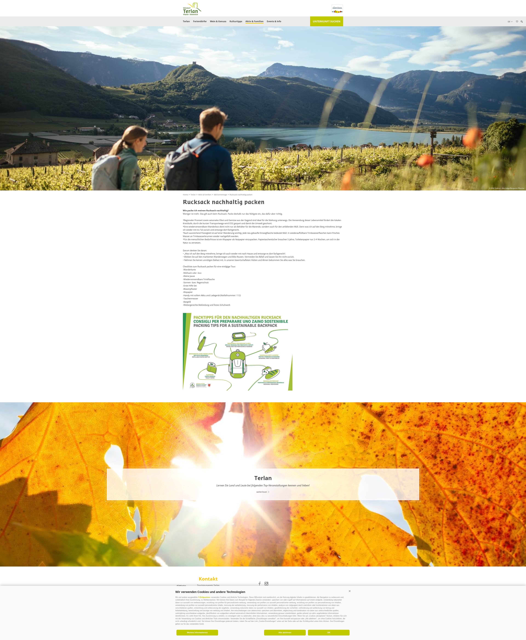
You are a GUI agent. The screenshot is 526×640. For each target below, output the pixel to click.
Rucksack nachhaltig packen (241, 194)
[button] (350, 591)
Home (185, 194)
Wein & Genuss (218, 21)
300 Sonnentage (220, 194)
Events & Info (274, 21)
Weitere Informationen (197, 632)
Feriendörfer (200, 21)
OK (328, 632)
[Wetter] (521, 37)
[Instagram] (266, 584)
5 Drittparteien (204, 597)
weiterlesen (262, 492)
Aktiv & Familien (254, 21)
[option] (263, 484)
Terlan (186, 21)
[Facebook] (260, 584)
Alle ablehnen (284, 632)
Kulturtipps (236, 21)
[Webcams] (521, 45)
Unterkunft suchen (326, 21)
